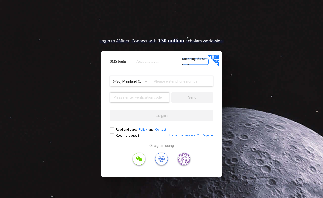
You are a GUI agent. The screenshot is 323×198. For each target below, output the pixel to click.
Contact (160, 129)
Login (161, 115)
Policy (143, 129)
